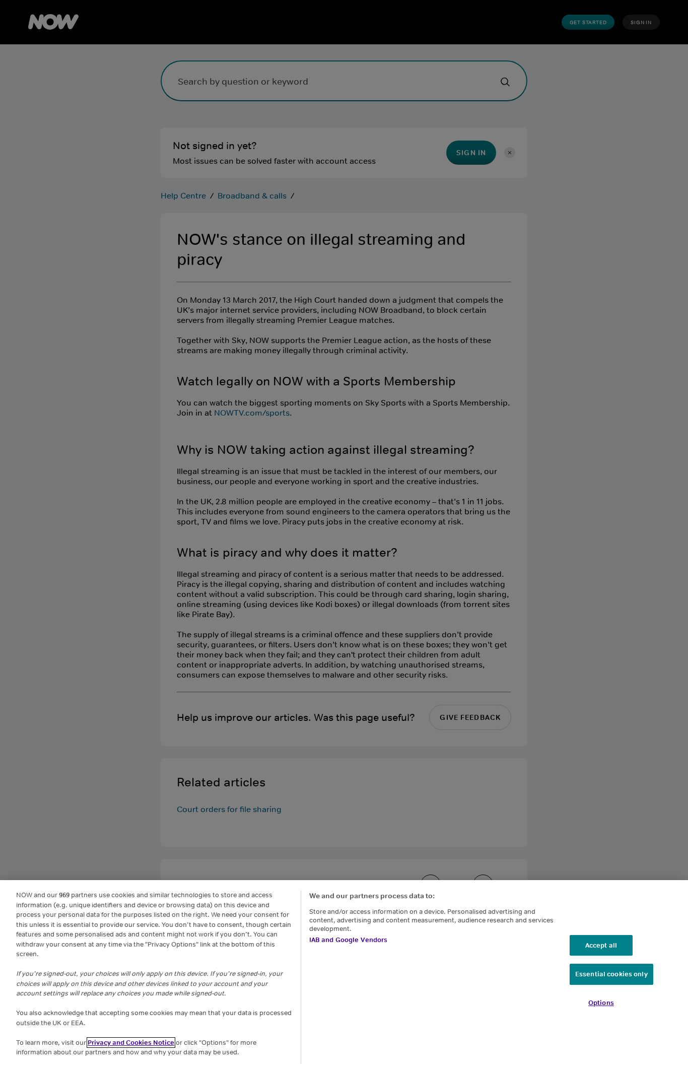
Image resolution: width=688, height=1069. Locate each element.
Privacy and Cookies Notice (131, 1042)
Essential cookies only (611, 974)
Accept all (601, 945)
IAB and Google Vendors (348, 940)
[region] (344, 974)
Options (601, 1002)
